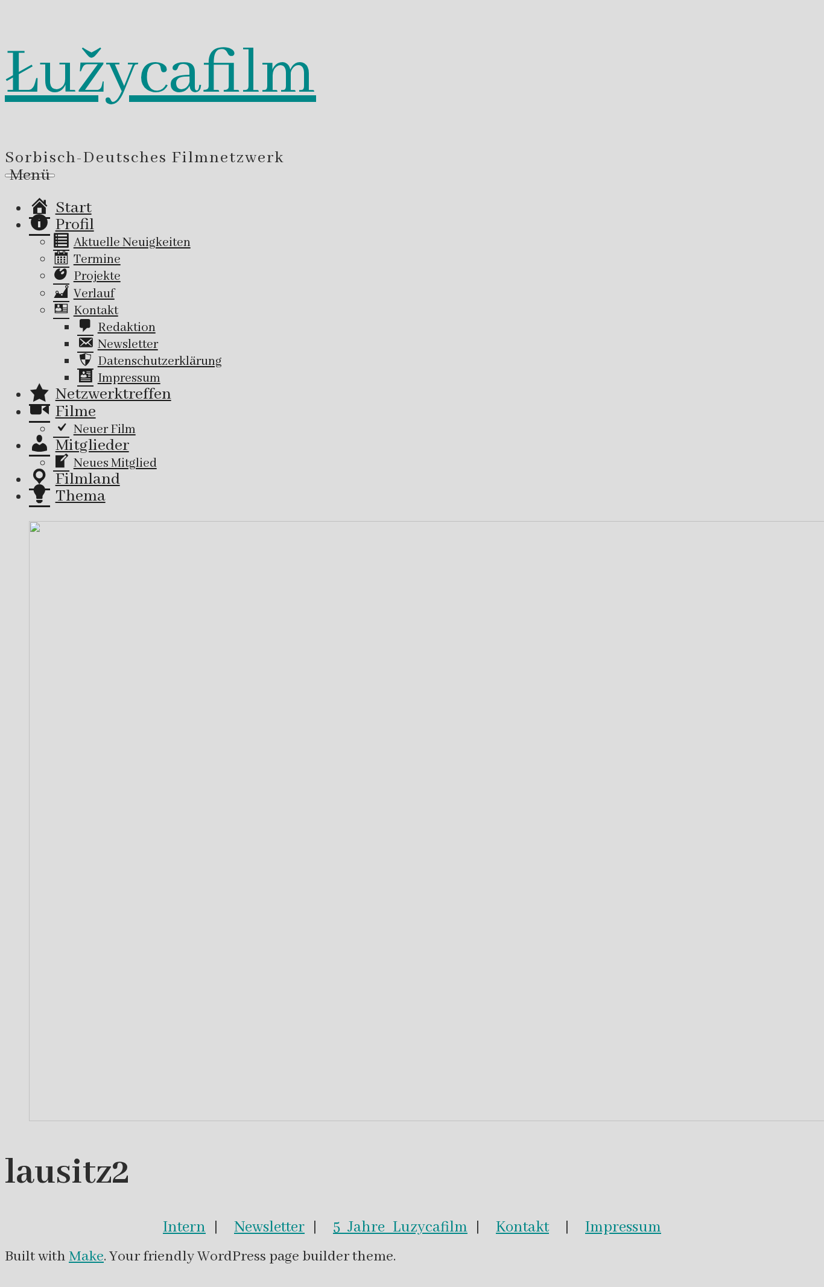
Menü (30, 175)
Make (86, 1256)
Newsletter (269, 1227)
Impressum (623, 1227)
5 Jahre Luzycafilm (400, 1227)
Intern (184, 1227)
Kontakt (522, 1227)
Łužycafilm (160, 74)
